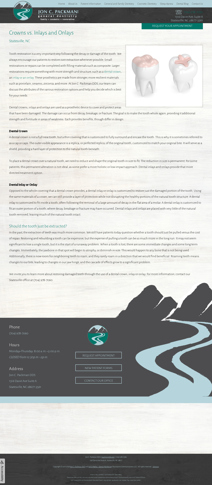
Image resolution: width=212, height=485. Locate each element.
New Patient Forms (98, 368)
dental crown (112, 71)
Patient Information (91, 3)
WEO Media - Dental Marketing (100, 467)
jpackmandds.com (107, 457)
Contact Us (197, 3)
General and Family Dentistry (119, 3)
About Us (72, 3)
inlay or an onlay (23, 77)
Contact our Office (98, 380)
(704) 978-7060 (193, 12)
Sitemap (156, 467)
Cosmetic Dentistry (147, 3)
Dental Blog (182, 3)
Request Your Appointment (172, 25)
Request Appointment (98, 355)
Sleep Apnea (166, 3)
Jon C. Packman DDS (77, 467)
